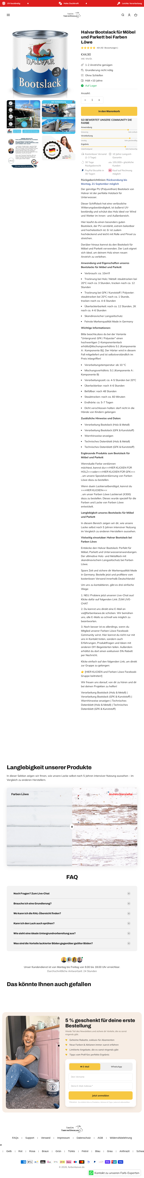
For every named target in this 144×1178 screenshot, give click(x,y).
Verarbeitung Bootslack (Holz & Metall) (103, 692)
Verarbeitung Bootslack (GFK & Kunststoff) (106, 696)
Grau (110, 1151)
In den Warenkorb (109, 111)
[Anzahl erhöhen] (99, 100)
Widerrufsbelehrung (121, 1137)
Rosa (32, 1151)
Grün (58, 1151)
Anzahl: (85, 93)
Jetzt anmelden (100, 1095)
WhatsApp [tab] (116, 1066)
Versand (45, 1137)
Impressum (63, 1137)
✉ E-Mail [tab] (84, 1066)
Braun (45, 1151)
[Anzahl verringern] (85, 100)
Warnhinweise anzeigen (95, 700)
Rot (20, 1151)
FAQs (15, 1137)
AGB (100, 1137)
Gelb (9, 1151)
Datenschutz (84, 1137)
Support (29, 1137)
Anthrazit (125, 1151)
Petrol (85, 1151)
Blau (97, 1151)
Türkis (71, 1151)
